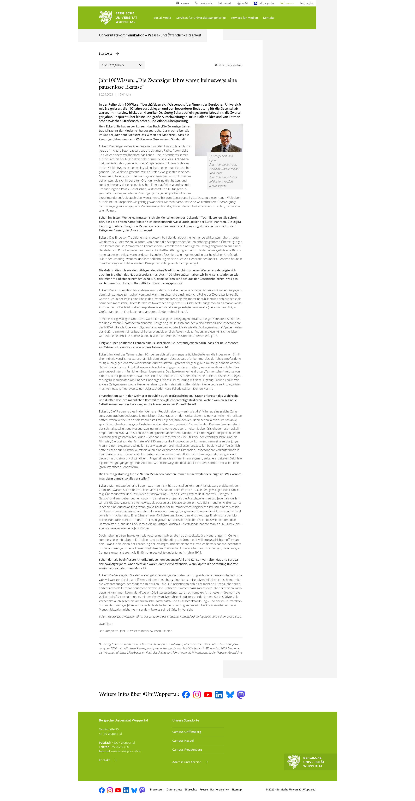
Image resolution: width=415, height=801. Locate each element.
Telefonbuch (206, 3)
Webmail (227, 3)
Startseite (106, 53)
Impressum (157, 789)
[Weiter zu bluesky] (230, 694)
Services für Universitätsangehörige (201, 18)
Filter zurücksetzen (230, 65)
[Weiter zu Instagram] (197, 694)
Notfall (245, 3)
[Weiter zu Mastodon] (241, 695)
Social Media (162, 18)
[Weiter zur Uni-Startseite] (124, 17)
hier (169, 631)
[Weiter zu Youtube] (208, 694)
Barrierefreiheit (219, 789)
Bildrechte (191, 789)
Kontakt (268, 18)
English (309, 3)
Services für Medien (244, 18)
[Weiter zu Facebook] (186, 694)
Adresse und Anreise (187, 762)
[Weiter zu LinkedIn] (219, 694)
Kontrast (185, 3)
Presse (204, 789)
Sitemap (237, 789)
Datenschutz (174, 789)
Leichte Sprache (266, 3)
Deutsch (290, 3)
